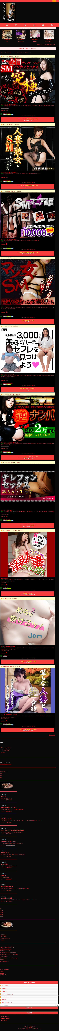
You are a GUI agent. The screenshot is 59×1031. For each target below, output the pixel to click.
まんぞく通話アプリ (8, 530)
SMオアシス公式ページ (28, 457)
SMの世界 (3, 752)
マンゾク (6, 56)
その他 (2, 939)
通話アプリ (4, 999)
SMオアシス (7, 394)
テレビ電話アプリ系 (6, 587)
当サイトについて (5, 1016)
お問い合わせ (4, 1020)
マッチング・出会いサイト (7, 994)
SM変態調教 (8, 799)
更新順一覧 (4, 991)
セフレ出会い (9, 833)
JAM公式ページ (28, 662)
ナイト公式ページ (28, 321)
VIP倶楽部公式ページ (27, 730)
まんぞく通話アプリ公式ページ (28, 594)
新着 (1, 777)
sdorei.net (30, 1028)
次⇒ (1, 908)
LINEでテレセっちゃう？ (6, 747)
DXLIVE (35, 41)
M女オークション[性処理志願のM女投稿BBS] (12, 830)
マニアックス (7, 462)
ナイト (6, 257)
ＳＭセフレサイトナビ (6, 818)
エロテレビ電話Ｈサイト (6, 749)
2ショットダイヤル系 (6, 113)
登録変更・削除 (3, 974)
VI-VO (6, 326)
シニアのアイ (21, 41)
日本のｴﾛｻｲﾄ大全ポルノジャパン (9, 807)
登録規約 (2, 971)
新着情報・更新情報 (5, 1018)
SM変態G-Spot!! (5, 852)
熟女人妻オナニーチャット (5, 764)
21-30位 (1, 912)
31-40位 (1, 914)
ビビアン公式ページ (28, 186)
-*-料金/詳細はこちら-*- (5, 108)
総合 (1, 773)
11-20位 (1, 910)
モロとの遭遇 (4, 864)
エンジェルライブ (49, 41)
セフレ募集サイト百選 (6, 898)
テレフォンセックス (10, 845)
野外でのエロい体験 (5, 750)
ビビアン (6, 124)
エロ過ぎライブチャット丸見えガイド (8, 952)
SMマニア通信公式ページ (28, 253)
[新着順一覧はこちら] (41, 44)
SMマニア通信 (7, 191)
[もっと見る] (52, 735)
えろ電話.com (3, 959)
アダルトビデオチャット (7, 1002)
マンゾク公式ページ (28, 119)
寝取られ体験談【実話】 (7, 886)
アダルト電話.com (4, 956)
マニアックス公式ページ (28, 525)
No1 (1, 775)
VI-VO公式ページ (27, 389)
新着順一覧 (4, 988)
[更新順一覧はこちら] (50, 44)
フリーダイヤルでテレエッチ (8, 841)
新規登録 (2, 973)
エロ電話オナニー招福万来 (5, 948)
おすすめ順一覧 (5, 985)
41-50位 (1, 916)
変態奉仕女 (3, 875)
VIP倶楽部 (7, 666)
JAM (5, 598)
